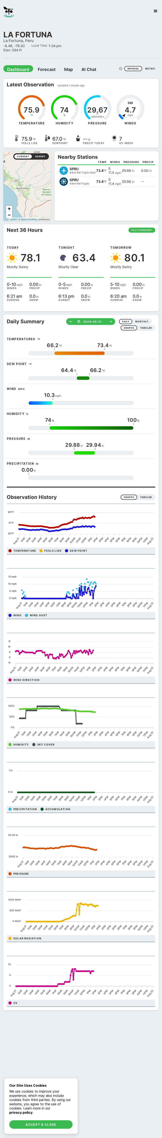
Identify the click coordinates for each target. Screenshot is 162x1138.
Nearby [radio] (40, 156)
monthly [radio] (141, 321)
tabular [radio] (146, 327)
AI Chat (79, 69)
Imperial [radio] (133, 68)
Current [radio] (23, 156)
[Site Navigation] (155, 11)
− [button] (9, 214)
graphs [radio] (129, 327)
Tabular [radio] (146, 497)
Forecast (41, 69)
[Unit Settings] (120, 68)
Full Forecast (141, 230)
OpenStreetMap (29, 219)
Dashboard (16, 69)
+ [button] (9, 208)
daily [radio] (125, 321)
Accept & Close (41, 1124)
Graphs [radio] (129, 497)
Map (60, 69)
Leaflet (13, 219)
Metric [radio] (150, 68)
